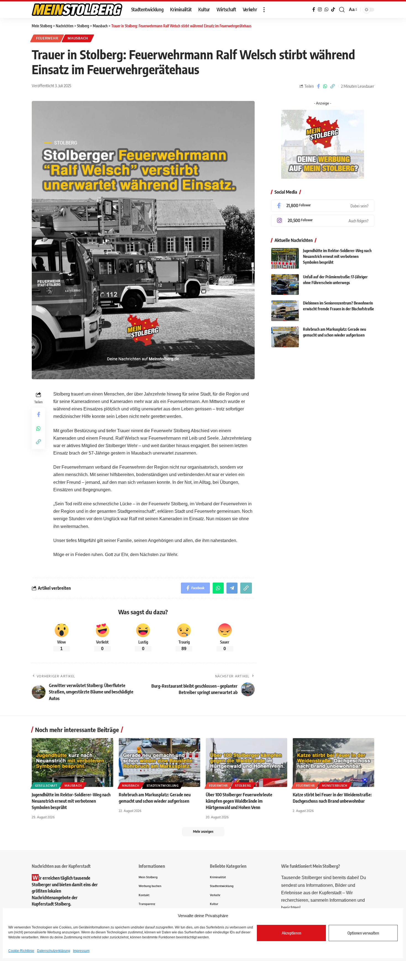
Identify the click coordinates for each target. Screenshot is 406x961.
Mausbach (78, 38)
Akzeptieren (291, 932)
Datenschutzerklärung (53, 951)
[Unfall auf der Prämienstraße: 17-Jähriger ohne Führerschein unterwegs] (285, 284)
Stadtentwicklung (163, 785)
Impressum (81, 951)
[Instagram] (322, 221)
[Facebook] (322, 206)
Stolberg (243, 785)
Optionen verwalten (363, 932)
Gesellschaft (46, 785)
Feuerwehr (47, 38)
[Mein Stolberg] (77, 9)
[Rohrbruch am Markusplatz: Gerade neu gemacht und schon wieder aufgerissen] (285, 337)
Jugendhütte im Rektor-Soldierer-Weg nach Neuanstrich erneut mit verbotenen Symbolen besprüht (337, 257)
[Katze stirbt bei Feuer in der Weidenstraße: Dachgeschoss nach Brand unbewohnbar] (333, 762)
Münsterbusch (334, 785)
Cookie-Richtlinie (21, 951)
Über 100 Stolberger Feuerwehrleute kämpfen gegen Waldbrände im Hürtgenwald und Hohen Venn (239, 801)
